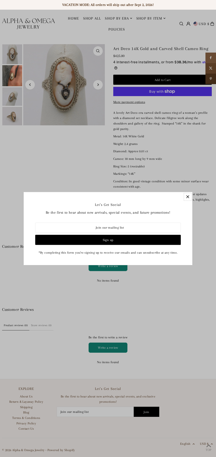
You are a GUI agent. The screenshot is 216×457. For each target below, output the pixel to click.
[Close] (187, 196)
